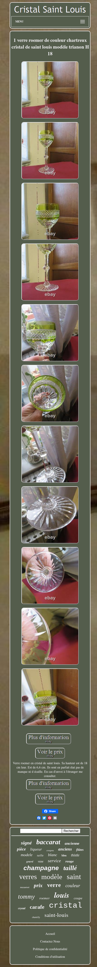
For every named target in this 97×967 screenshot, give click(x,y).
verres (28, 877)
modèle (51, 877)
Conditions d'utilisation (50, 956)
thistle (75, 855)
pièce (21, 849)
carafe (37, 907)
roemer (44, 898)
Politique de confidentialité (50, 949)
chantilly (36, 917)
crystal (21, 908)
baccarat (48, 842)
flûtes (79, 849)
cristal (65, 905)
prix (38, 885)
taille (40, 855)
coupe (78, 898)
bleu (64, 855)
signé (26, 843)
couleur (72, 885)
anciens (65, 849)
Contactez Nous (50, 941)
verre (54, 885)
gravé (29, 861)
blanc (52, 855)
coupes (50, 850)
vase (40, 861)
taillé (70, 867)
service (54, 860)
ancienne (72, 843)
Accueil (50, 933)
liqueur (36, 849)
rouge (69, 861)
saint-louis (56, 914)
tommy (26, 896)
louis (61, 894)
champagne (41, 867)
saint (74, 877)
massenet (24, 887)
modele (26, 855)
